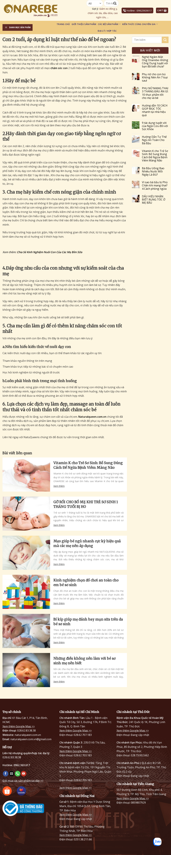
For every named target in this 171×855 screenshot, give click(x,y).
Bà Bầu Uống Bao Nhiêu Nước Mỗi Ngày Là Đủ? (153, 171)
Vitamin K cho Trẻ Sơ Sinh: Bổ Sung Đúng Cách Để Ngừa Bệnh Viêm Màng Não (88, 465)
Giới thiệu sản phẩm (84, 24)
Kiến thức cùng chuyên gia (139, 24)
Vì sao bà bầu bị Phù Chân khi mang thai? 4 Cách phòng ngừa (154, 185)
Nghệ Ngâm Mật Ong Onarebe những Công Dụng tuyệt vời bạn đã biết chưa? (155, 61)
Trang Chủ (63, 24)
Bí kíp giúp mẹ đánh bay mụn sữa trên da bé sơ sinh (88, 621)
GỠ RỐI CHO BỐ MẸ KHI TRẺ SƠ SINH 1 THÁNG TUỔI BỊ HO (85, 504)
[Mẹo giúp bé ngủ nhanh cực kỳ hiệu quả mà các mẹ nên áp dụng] (26, 553)
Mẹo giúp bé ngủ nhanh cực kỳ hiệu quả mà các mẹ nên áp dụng (87, 543)
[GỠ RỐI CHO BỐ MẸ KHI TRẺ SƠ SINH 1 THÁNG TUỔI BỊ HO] (26, 514)
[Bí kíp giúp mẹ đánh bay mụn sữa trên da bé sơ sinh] (26, 631)
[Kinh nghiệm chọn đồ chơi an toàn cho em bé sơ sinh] (26, 592)
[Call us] (17, 773)
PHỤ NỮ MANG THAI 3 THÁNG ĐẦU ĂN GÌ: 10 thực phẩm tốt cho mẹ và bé (155, 93)
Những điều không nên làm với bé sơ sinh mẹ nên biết (84, 660)
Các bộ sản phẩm (108, 24)
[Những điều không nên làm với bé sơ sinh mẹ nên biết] (26, 670)
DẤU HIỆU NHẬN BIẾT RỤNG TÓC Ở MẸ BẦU (153, 200)
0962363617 (144, 10)
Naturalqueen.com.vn (92, 417)
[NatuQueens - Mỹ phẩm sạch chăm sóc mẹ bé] (39, 10)
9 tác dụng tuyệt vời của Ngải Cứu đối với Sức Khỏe (155, 126)
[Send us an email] (11, 773)
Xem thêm (59, 486)
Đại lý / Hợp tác (107, 30)
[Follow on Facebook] (5, 773)
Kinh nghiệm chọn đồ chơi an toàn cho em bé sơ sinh (86, 582)
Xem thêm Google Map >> (19, 726)
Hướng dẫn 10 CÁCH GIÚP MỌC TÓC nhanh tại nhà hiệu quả (154, 110)
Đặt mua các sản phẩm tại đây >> (23, 780)
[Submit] (165, 40)
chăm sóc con (59, 68)
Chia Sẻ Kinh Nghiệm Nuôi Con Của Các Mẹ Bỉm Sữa (49, 252)
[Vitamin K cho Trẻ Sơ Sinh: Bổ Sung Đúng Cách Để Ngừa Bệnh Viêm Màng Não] (26, 474)
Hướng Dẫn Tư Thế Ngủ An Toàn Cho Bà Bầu (154, 140)
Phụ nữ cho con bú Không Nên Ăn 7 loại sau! (155, 77)
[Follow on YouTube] (23, 773)
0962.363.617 (22, 765)
